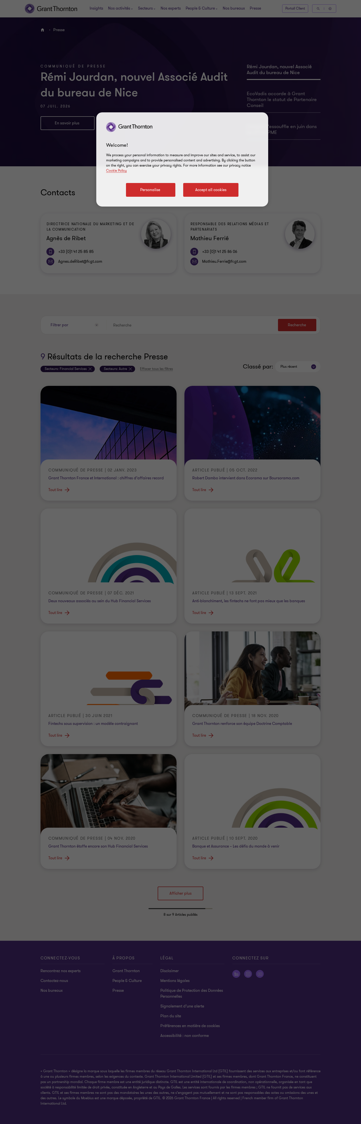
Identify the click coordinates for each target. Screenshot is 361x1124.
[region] (182, 159)
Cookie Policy (116, 170)
